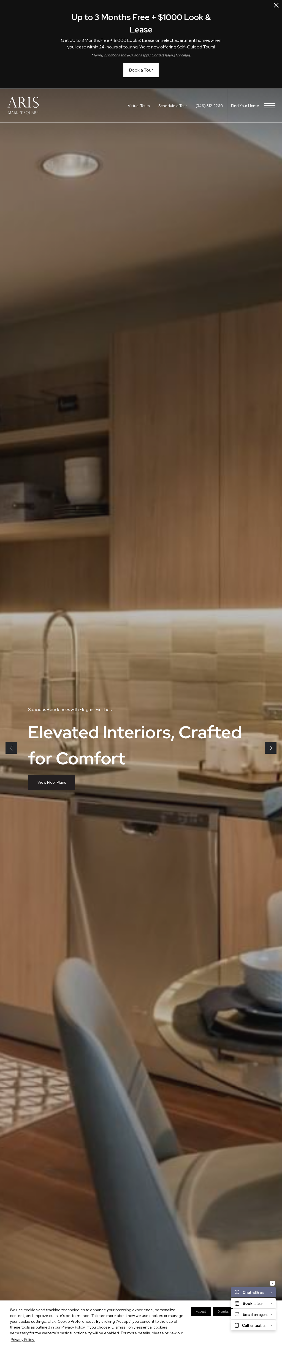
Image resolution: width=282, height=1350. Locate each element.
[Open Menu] (269, 105)
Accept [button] (201, 1311)
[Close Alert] (276, 6)
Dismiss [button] (223, 1311)
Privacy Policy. (23, 1339)
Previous (11, 748)
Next (270, 748)
